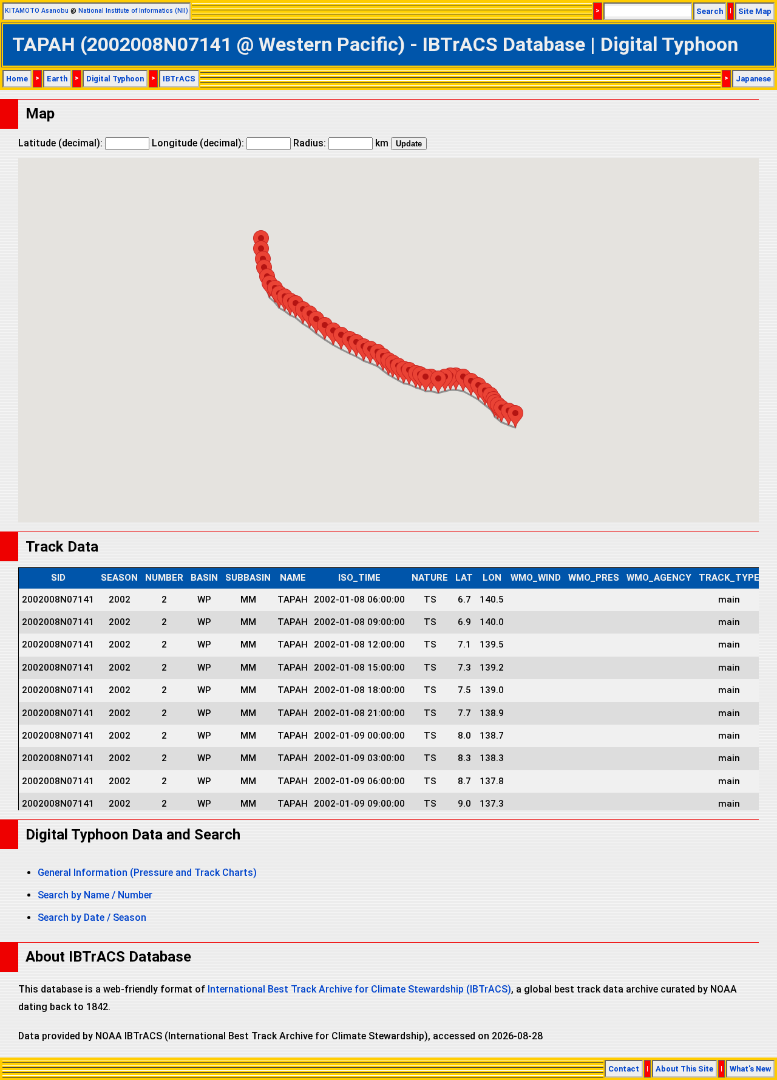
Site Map (755, 11)
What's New (750, 1068)
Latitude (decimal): (61, 143)
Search (709, 11)
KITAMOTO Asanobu (37, 11)
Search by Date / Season (92, 917)
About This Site (684, 1068)
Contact (623, 1068)
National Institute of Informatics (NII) (133, 11)
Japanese (753, 78)
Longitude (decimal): (199, 143)
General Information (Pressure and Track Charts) (147, 872)
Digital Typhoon (115, 78)
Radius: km (340, 143)
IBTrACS (179, 78)
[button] (515, 416)
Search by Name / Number (95, 895)
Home (17, 78)
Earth (57, 78)
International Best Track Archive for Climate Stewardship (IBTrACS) (359, 989)
